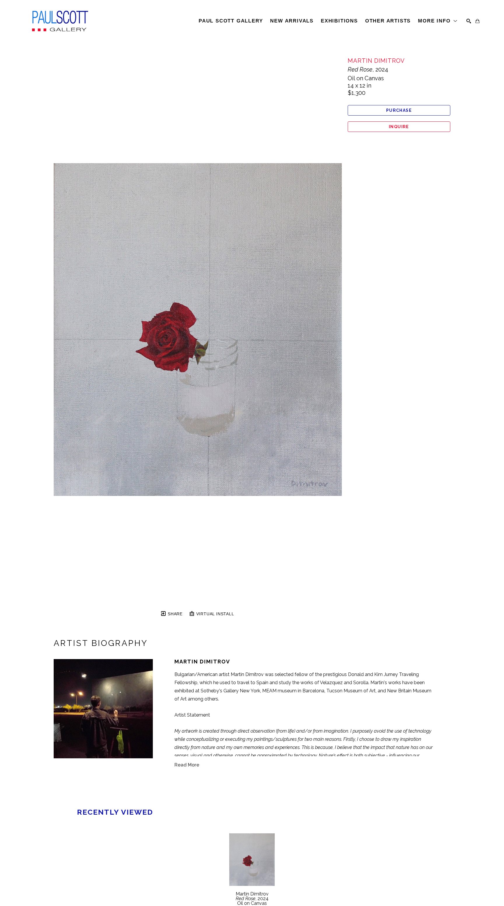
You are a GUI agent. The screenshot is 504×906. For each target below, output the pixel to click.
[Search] (468, 21)
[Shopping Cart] (477, 21)
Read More (186, 765)
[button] (438, 21)
